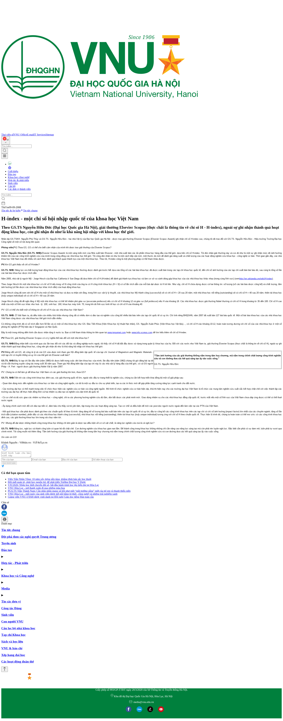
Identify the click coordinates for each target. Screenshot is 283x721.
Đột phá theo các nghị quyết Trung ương (28, 536)
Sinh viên (13, 183)
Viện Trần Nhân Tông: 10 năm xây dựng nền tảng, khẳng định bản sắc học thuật (49, 479)
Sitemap (50, 134)
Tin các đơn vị (11, 601)
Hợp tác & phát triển (18, 180)
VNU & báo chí (11, 648)
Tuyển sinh (8, 543)
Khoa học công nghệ (18, 177)
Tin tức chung (30, 210)
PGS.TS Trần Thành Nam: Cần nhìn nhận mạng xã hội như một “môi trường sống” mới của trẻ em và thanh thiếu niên (69, 491)
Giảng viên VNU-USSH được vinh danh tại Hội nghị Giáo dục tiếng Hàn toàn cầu (51, 496)
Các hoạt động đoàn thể (17, 661)
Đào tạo (12, 174)
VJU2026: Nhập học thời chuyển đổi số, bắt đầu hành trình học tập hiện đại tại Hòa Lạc (53, 485)
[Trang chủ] (99, 131)
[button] (141, 507)
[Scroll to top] (4, 669)
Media (5, 588)
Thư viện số (7, 134)
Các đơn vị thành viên (19, 189)
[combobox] (5, 140)
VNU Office (20, 134)
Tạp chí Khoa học (13, 635)
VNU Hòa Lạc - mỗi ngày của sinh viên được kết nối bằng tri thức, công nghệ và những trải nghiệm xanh (62, 493)
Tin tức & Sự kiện (11, 210)
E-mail (30, 134)
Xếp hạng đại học (13, 655)
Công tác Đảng (11, 608)
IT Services (40, 134)
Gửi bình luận (9, 463)
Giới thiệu (13, 171)
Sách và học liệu (12, 641)
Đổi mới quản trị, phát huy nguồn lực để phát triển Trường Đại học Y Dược (47, 482)
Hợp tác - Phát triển (14, 563)
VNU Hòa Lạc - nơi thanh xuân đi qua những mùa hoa (36, 488)
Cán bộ (11, 186)
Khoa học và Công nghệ (17, 575)
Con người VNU (12, 621)
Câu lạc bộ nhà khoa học (18, 628)
